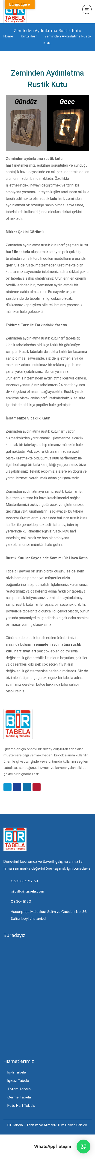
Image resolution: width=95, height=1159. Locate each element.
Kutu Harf (29, 36)
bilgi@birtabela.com (27, 891)
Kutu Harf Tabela (21, 1105)
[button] (83, 1146)
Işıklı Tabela (16, 1072)
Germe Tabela (19, 1097)
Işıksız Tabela (18, 1080)
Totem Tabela (19, 1088)
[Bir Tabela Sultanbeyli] (15, 11)
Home (8, 36)
